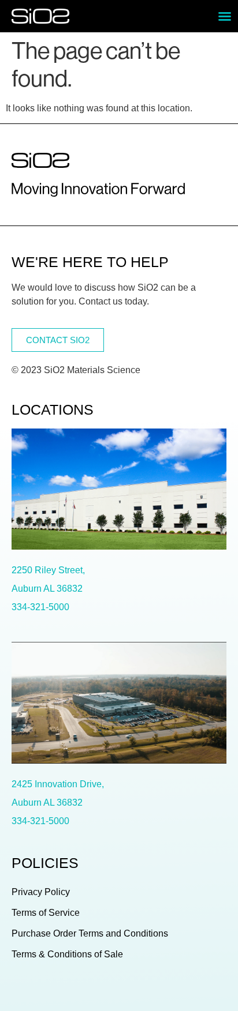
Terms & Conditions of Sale (67, 954)
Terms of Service (46, 913)
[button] (224, 16)
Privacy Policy (41, 892)
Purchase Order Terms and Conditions (90, 933)
